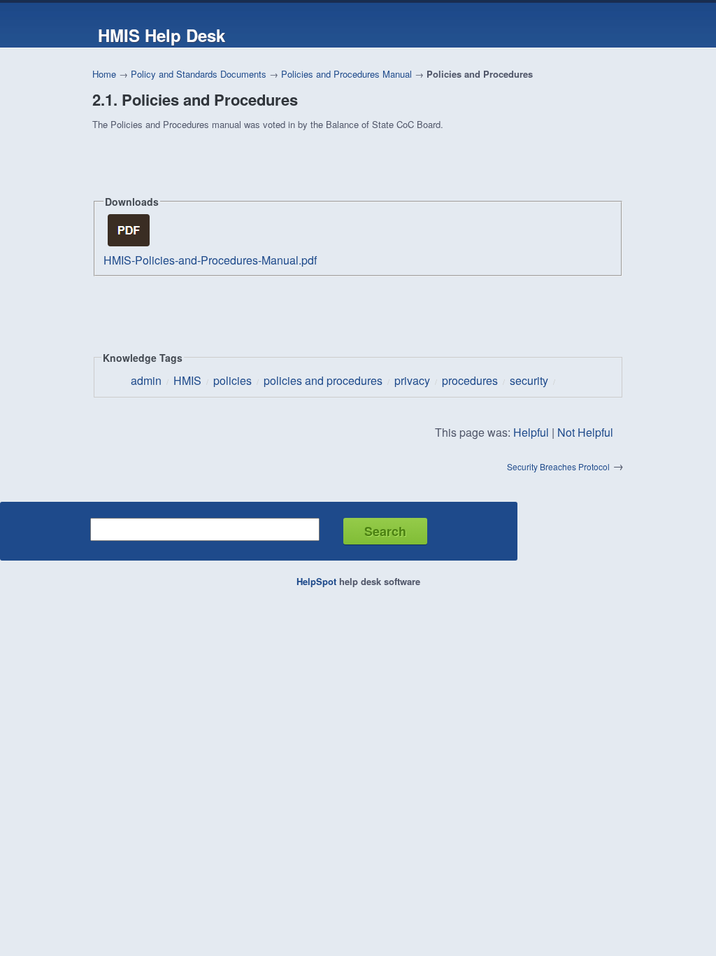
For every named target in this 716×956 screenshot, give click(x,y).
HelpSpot (316, 581)
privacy (412, 380)
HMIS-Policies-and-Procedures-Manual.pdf (210, 260)
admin (146, 380)
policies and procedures (323, 380)
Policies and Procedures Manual (346, 73)
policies (232, 380)
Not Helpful (585, 432)
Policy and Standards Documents (198, 73)
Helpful (531, 432)
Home (104, 73)
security (529, 380)
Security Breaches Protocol (558, 466)
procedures (470, 380)
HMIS (187, 380)
